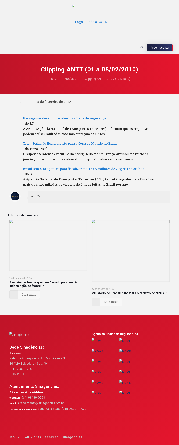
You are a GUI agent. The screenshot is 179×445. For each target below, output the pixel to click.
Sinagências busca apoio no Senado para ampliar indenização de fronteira (44, 284)
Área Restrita (159, 48)
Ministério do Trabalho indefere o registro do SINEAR (129, 293)
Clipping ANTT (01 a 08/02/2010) (107, 79)
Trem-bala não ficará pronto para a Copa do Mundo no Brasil (70, 144)
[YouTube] (143, 437)
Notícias (70, 79)
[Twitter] (138, 437)
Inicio (52, 79)
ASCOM (35, 196)
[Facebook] (133, 437)
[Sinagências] (89, 22)
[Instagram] (152, 437)
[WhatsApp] (128, 437)
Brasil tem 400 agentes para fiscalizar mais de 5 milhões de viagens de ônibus (83, 169)
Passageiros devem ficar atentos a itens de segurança (64, 118)
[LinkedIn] (147, 437)
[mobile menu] (3, 48)
